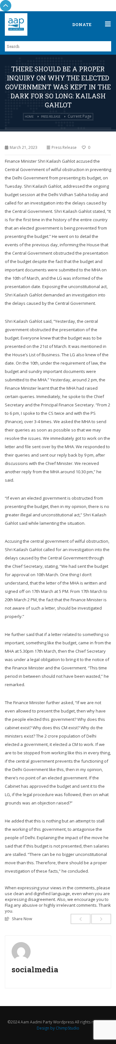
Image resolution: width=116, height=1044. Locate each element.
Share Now (22, 918)
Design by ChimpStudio (58, 1028)
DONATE (82, 24)
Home (29, 116)
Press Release (50, 116)
